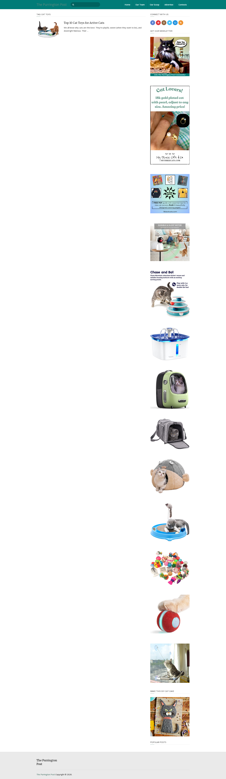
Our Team (140, 4)
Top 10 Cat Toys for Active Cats (84, 22)
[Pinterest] (158, 22)
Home (127, 4)
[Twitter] (169, 22)
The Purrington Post (51, 4)
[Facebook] (152, 22)
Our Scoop (154, 4)
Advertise (169, 4)
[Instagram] (164, 22)
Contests (183, 4)
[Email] (175, 22)
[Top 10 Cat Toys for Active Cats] (48, 29)
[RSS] (180, 22)
